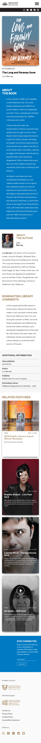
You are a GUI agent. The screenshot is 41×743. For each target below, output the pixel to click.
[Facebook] (27, 10)
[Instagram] (24, 10)
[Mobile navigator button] (37, 3)
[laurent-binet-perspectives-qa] (20, 545)
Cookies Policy (7, 717)
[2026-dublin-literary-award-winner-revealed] (20, 429)
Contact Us (6, 711)
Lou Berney (7, 76)
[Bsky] (38, 10)
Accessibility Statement (11, 720)
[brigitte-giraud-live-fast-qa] (20, 487)
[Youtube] (31, 10)
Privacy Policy (7, 714)
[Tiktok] (34, 10)
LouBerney (19, 243)
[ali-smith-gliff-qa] (20, 603)
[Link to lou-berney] (7, 240)
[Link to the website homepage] (14, 4)
